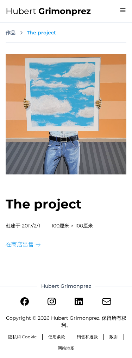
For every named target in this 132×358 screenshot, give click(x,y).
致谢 (113, 336)
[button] (122, 10)
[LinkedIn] (79, 302)
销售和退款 (87, 336)
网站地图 (66, 348)
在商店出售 (20, 244)
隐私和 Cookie (22, 336)
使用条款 (56, 336)
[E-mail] (107, 303)
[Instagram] (52, 302)
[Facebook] (24, 302)
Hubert (48, 11)
